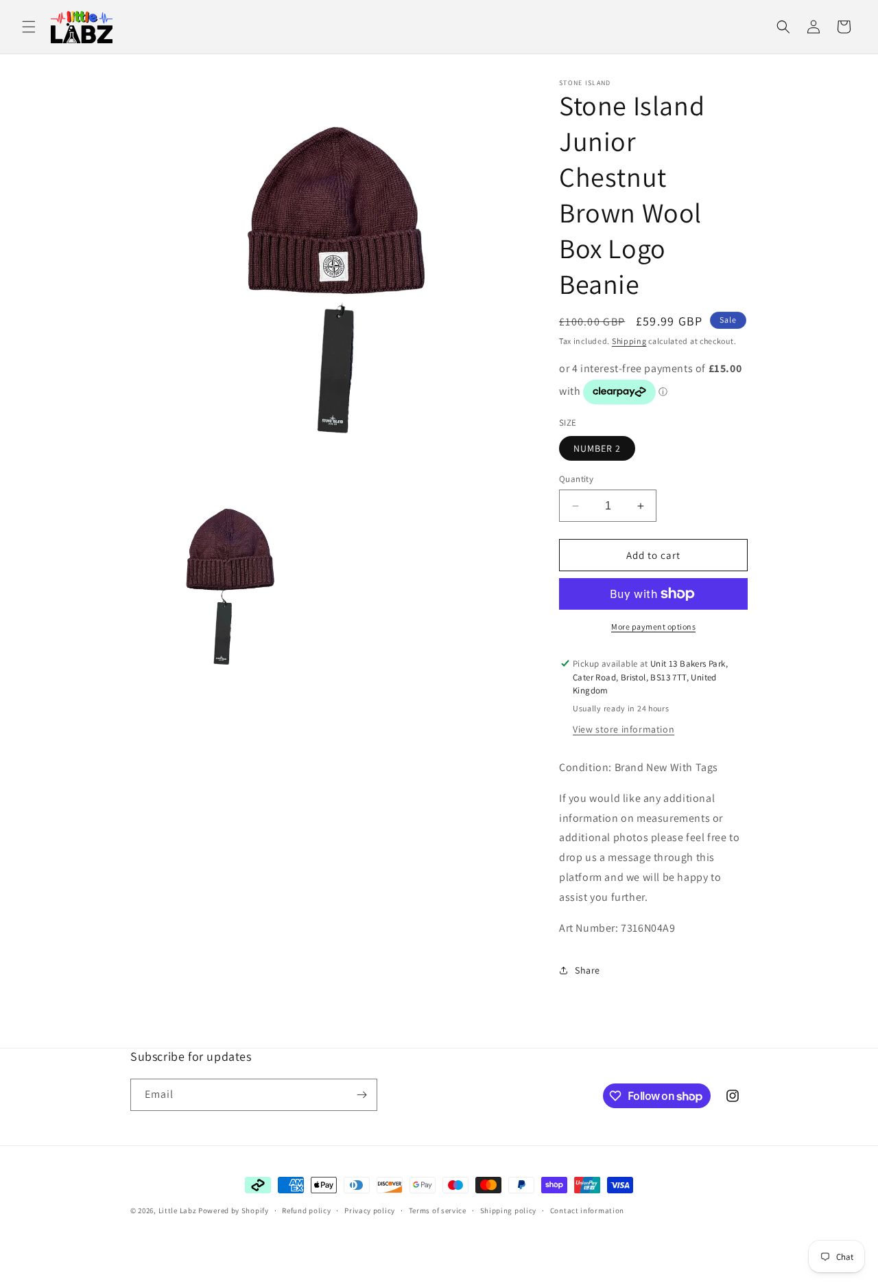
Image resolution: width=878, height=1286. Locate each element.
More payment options (653, 626)
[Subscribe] (361, 1095)
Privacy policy (369, 1210)
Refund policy (306, 1210)
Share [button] (587, 970)
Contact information (587, 1210)
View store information (623, 729)
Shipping (629, 341)
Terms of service (437, 1210)
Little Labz (177, 1210)
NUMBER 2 (597, 448)
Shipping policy (508, 1210)
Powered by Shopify (233, 1210)
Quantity (576, 479)
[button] (29, 27)
